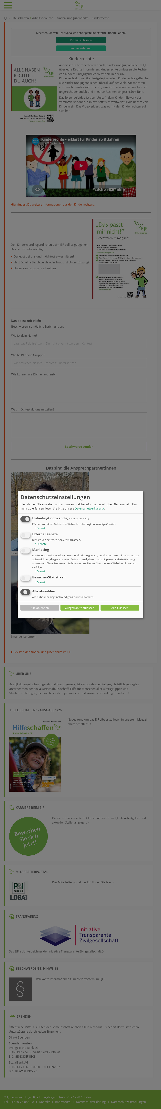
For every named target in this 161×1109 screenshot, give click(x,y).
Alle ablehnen (40, 608)
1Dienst (38, 528)
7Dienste (39, 544)
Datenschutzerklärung (89, 508)
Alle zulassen (120, 608)
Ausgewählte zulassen (79, 608)
